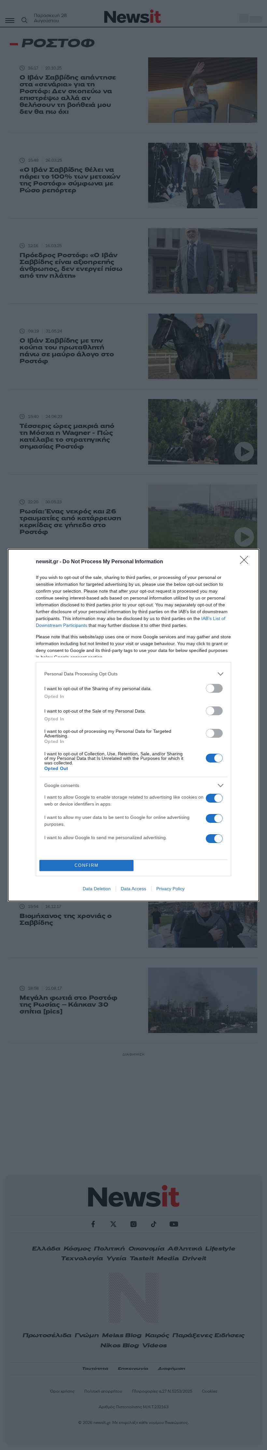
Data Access (133, 888)
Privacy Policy (170, 888)
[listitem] (133, 674)
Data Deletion (97, 888)
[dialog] (133, 725)
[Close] (246, 562)
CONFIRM (87, 865)
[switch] (214, 688)
